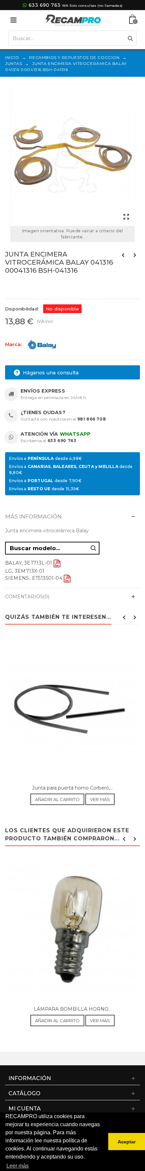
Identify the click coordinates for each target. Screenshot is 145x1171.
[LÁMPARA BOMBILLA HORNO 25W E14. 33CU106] (72, 929)
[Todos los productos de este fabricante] (41, 344)
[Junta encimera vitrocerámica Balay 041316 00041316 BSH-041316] (72, 155)
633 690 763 (44, 5)
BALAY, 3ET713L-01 (28, 563)
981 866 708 (91, 419)
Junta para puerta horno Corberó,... (72, 788)
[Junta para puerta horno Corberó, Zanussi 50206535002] (72, 708)
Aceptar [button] (127, 1141)
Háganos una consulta (50, 373)
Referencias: (20, 285)
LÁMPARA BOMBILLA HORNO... (73, 1009)
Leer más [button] (17, 1166)
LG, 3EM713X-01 (25, 571)
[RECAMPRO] (73, 19)
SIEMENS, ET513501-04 (33, 578)
